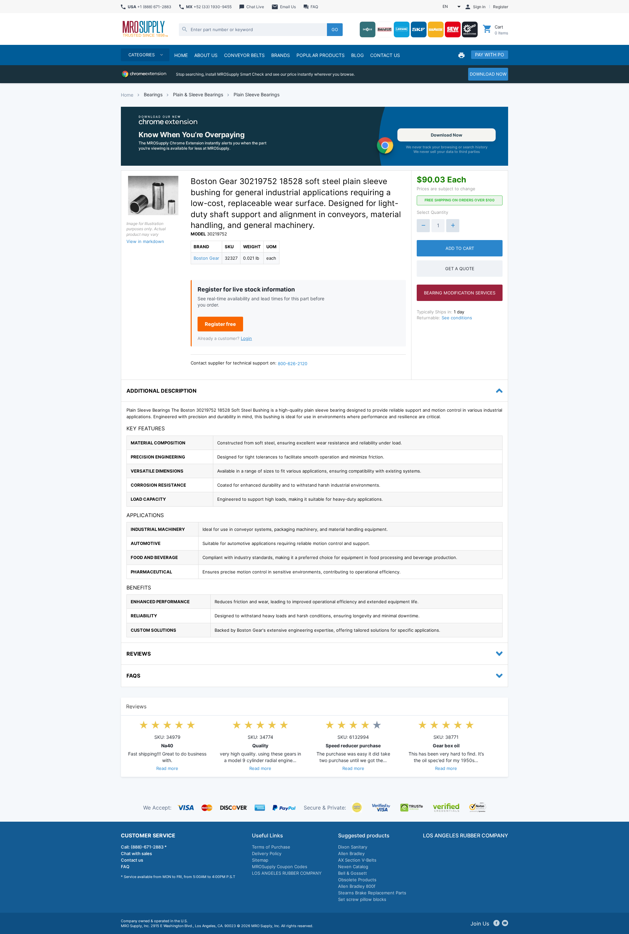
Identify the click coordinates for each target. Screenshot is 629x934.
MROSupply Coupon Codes (279, 866)
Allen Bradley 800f (356, 886)
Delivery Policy (266, 853)
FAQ (125, 866)
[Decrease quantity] (423, 225)
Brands (280, 55)
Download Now (446, 135)
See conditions (457, 317)
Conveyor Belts (244, 55)
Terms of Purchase (271, 847)
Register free (220, 324)
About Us (206, 55)
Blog (357, 55)
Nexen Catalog (353, 866)
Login (246, 338)
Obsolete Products (357, 879)
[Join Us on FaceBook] (496, 923)
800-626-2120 (292, 363)
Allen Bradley (351, 853)
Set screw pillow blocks (362, 899)
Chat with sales (136, 853)
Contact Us (385, 55)
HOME (181, 55)
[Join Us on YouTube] (505, 923)
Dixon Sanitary (352, 847)
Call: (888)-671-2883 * (144, 847)
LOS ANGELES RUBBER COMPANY (287, 873)
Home (127, 95)
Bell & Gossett (352, 873)
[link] (314, 136)
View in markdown (145, 241)
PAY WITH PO (489, 54)
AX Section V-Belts (357, 860)
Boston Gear (206, 258)
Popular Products (320, 55)
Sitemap (260, 860)
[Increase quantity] (452, 225)
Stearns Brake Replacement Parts (372, 892)
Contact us (132, 860)
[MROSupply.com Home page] (145, 29)
